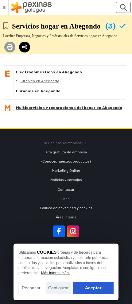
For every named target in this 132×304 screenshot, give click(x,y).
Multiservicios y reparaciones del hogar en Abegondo (69, 108)
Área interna (66, 217)
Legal (66, 199)
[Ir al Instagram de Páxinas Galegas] (73, 231)
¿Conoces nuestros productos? (66, 162)
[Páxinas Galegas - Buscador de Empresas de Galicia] (31, 7)
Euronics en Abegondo (39, 81)
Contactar (66, 190)
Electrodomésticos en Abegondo (49, 72)
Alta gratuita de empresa (66, 152)
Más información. (55, 273)
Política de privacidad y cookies (66, 208)
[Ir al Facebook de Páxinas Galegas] (59, 231)
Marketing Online (66, 171)
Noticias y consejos (66, 180)
